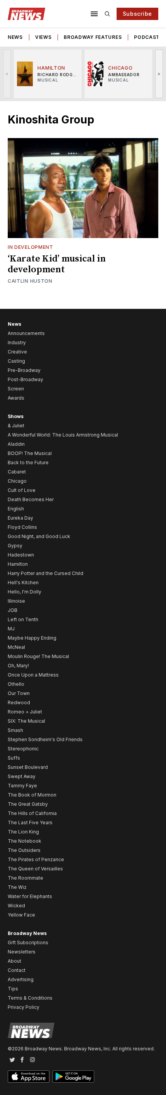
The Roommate (25, 878)
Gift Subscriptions (28, 942)
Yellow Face (21, 915)
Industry (17, 342)
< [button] (7, 74)
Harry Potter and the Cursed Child (45, 573)
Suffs (14, 758)
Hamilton (18, 564)
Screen (16, 389)
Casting (16, 361)
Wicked (16, 905)
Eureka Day (20, 518)
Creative (17, 352)
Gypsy (15, 545)
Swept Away (22, 776)
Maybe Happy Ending (32, 638)
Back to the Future (28, 462)
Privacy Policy (23, 1007)
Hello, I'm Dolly (24, 592)
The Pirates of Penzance (36, 859)
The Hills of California (32, 813)
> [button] (159, 74)
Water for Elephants (30, 896)
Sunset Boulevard (28, 767)
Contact (16, 970)
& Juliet (16, 425)
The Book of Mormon (32, 795)
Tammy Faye (22, 785)
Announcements (26, 333)
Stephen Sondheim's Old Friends (45, 739)
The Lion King (23, 832)
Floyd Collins (22, 527)
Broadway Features (93, 37)
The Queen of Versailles (35, 869)
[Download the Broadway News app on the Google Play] (73, 1076)
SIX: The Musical (26, 721)
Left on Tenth (23, 619)
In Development (30, 247)
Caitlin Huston (30, 281)
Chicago (17, 481)
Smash (15, 730)
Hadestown (21, 555)
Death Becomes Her (31, 499)
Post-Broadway (25, 379)
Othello (16, 684)
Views (43, 37)
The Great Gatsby (28, 804)
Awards (16, 398)
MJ (11, 629)
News (15, 37)
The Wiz (17, 887)
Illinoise (16, 601)
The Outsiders (24, 850)
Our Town (19, 693)
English (16, 509)
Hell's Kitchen (23, 582)
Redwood (19, 702)
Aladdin (16, 444)
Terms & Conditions (30, 998)
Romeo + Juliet (25, 712)
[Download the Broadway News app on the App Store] (28, 1076)
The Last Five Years (30, 822)
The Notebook (24, 841)
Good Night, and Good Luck (39, 536)
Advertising (21, 979)
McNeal (16, 647)
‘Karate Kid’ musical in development (57, 264)
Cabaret (17, 472)
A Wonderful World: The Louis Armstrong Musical (63, 435)
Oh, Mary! (18, 665)
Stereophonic (23, 749)
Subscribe (137, 13)
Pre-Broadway (24, 370)
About (14, 961)
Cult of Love (22, 490)
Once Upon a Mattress (33, 675)
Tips (13, 989)
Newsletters (22, 952)
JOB (12, 610)
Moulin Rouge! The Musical (38, 656)
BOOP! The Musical (30, 453)
